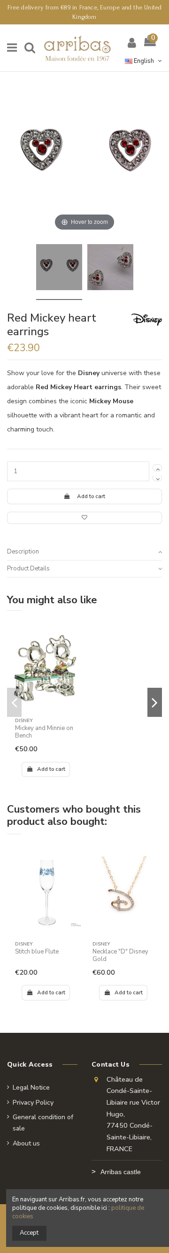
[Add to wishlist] (84, 518)
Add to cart (91, 496)
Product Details (28, 568)
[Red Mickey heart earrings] (59, 269)
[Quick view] (74, 652)
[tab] (84, 552)
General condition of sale (43, 1123)
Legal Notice (31, 1087)
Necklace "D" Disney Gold (120, 955)
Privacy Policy (33, 1102)
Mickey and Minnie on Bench (44, 732)
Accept (29, 1233)
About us (26, 1143)
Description (23, 551)
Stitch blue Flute (37, 951)
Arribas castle (120, 1172)
